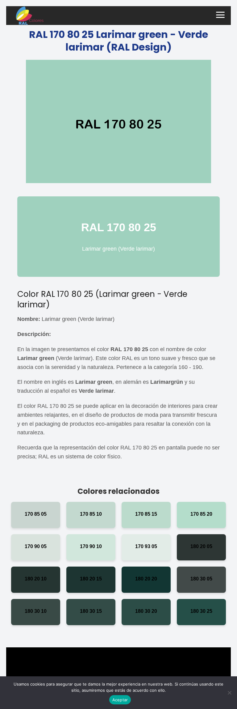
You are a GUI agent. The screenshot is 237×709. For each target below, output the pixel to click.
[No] (229, 693)
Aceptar (120, 699)
